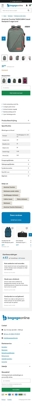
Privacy (3, 399)
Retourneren (5, 356)
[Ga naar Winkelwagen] (30, 5)
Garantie (4, 362)
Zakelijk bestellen (7, 359)
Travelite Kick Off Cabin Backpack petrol (7, 241)
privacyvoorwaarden (7, 386)
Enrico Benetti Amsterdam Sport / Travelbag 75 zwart (21, 241)
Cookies (9, 399)
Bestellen (4, 347)
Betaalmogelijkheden (8, 353)
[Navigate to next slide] (30, 234)
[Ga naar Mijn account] (27, 5)
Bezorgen (4, 350)
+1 (25, 80)
